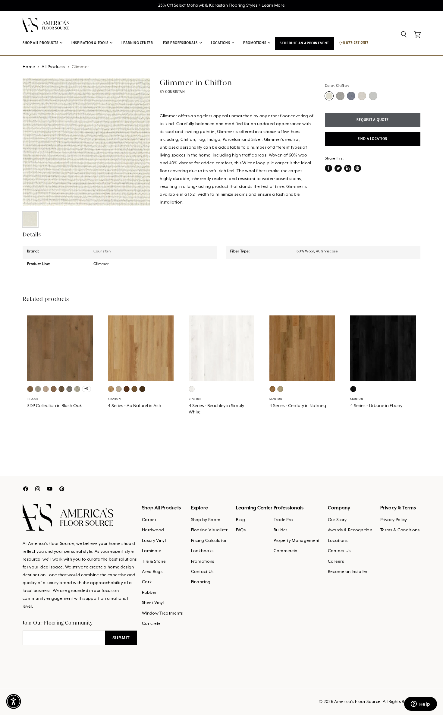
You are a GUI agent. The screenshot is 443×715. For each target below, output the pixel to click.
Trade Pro (283, 519)
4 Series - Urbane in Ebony (376, 405)
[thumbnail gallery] (30, 219)
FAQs (241, 530)
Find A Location (373, 139)
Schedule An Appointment (304, 43)
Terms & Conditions (399, 530)
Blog (240, 519)
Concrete (151, 623)
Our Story (337, 519)
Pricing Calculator (209, 540)
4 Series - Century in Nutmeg (297, 405)
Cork (147, 582)
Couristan (175, 92)
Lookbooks (202, 551)
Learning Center (137, 43)
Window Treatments (162, 613)
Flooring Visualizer (209, 530)
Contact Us (202, 571)
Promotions (202, 561)
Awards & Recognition (350, 530)
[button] (13, 701)
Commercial (286, 551)
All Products (53, 67)
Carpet (149, 519)
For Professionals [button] (181, 43)
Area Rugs (152, 571)
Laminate (152, 551)
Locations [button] (221, 43)
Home (29, 67)
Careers (336, 561)
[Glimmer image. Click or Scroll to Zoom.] (86, 141)
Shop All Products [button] (41, 43)
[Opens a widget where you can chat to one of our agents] (420, 704)
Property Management (297, 540)
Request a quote (372, 120)
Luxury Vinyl (154, 540)
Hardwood (153, 530)
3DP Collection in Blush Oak (54, 405)
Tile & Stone (154, 561)
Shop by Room (206, 519)
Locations (338, 540)
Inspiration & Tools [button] (90, 43)
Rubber (149, 592)
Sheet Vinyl (153, 602)
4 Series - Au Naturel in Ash (134, 405)
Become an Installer (348, 571)
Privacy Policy (393, 519)
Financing (201, 582)
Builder (280, 530)
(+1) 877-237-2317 (353, 43)
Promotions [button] (255, 43)
